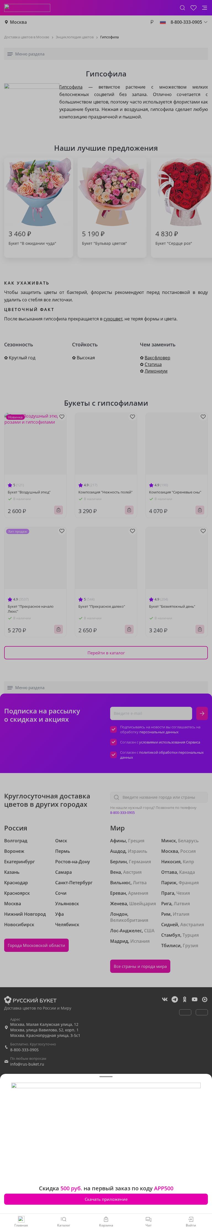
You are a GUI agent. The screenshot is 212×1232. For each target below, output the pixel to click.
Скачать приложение (106, 1199)
